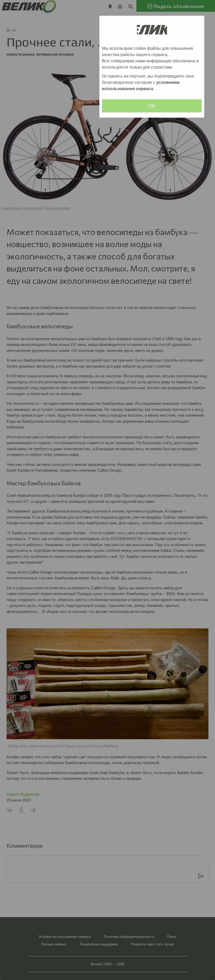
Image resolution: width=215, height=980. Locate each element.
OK (151, 105)
